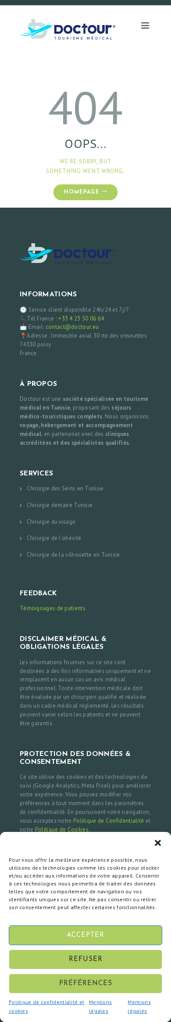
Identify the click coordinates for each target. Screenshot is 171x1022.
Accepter (85, 935)
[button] (157, 842)
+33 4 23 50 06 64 (81, 318)
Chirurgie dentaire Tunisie (60, 505)
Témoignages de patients (53, 608)
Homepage (82, 192)
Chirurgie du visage (51, 521)
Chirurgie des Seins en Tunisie (65, 488)
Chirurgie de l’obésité (54, 538)
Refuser (86, 959)
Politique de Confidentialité (108, 820)
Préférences (85, 983)
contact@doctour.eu (72, 327)
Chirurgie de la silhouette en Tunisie (73, 554)
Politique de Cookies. (62, 829)
